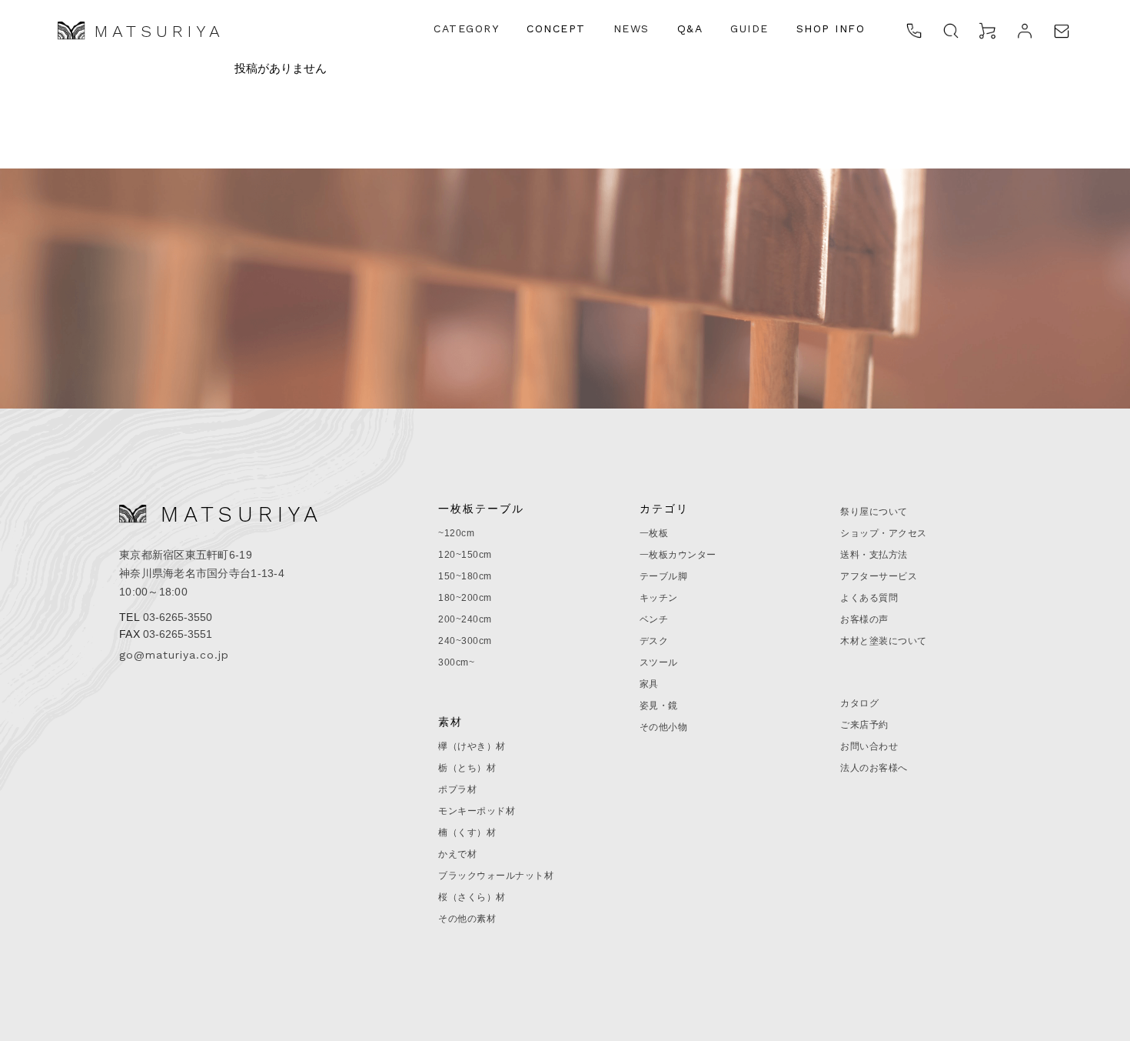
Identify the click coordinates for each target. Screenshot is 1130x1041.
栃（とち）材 (467, 767)
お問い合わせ (869, 746)
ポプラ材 (457, 789)
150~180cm (465, 576)
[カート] (988, 31)
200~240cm (465, 619)
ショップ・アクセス (883, 533)
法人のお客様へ (874, 767)
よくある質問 (869, 597)
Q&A (690, 28)
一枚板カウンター (678, 554)
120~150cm (465, 554)
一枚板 (654, 533)
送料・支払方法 (874, 554)
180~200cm (465, 597)
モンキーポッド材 (476, 811)
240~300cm (465, 641)
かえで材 (457, 854)
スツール (659, 662)
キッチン (659, 597)
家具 (649, 684)
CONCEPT (556, 28)
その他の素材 (467, 918)
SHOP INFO (831, 28)
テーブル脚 (664, 576)
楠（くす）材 (467, 832)
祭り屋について (874, 511)
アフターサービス (878, 576)
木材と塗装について (883, 641)
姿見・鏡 (659, 705)
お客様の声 (864, 619)
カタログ (859, 703)
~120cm (456, 533)
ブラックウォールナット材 (495, 875)
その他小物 (664, 727)
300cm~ (456, 662)
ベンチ (654, 619)
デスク (654, 641)
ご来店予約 (864, 724)
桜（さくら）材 (472, 897)
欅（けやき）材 (472, 746)
